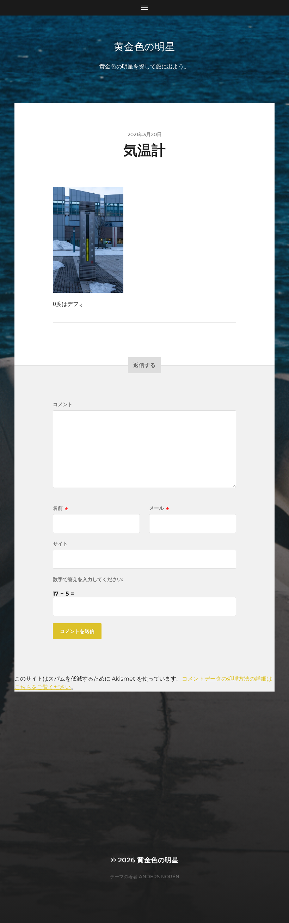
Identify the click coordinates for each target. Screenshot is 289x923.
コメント (63, 404)
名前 (60, 508)
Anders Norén (159, 876)
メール (159, 508)
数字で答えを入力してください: (88, 579)
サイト (60, 544)
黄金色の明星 (144, 47)
